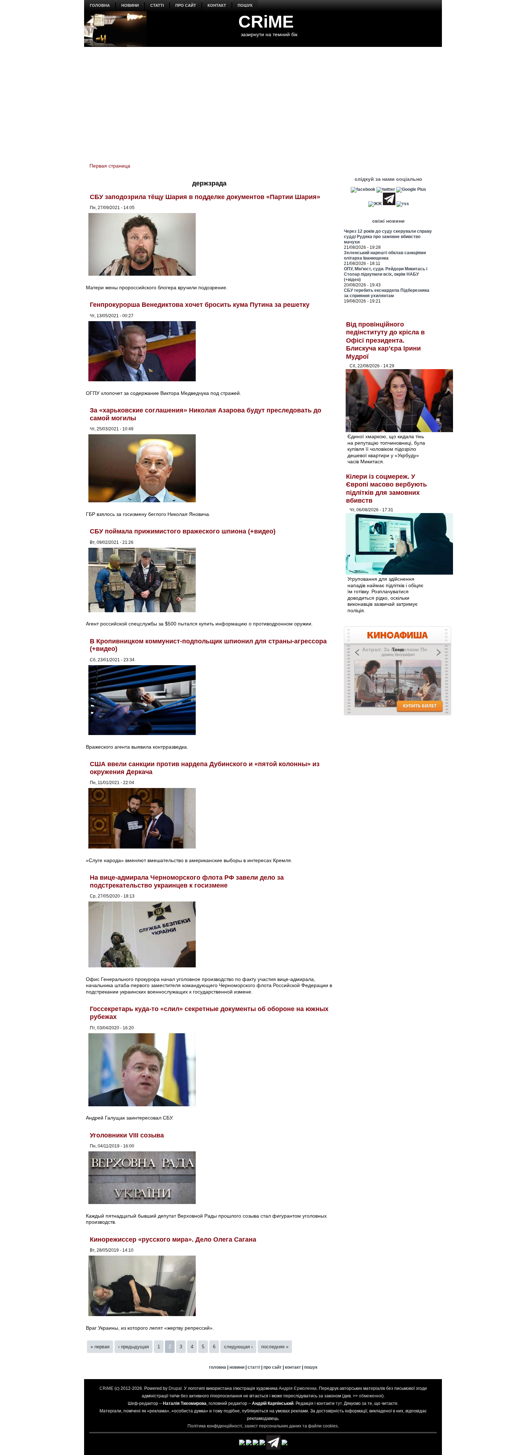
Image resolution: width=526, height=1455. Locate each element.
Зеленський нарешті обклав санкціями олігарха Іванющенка (385, 255)
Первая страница (109, 166)
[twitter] (385, 189)
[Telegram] (389, 203)
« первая (100, 1346)
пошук (245, 5)
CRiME (266, 21)
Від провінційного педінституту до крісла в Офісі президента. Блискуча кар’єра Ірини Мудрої (385, 340)
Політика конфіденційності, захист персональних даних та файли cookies (262, 1426)
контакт (217, 5)
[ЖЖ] (375, 203)
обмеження (370, 1395)
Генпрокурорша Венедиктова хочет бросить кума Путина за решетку (200, 304)
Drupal (175, 1388)
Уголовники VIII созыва (127, 1135)
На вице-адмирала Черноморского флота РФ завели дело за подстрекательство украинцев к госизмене (187, 881)
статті (157, 5)
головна (100, 5)
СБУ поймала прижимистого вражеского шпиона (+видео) (183, 531)
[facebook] (363, 189)
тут (339, 1403)
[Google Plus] (411, 189)
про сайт (185, 5)
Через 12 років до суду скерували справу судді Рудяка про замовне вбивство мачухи (388, 237)
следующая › (238, 1346)
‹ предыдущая (133, 1346)
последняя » (274, 1346)
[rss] (402, 203)
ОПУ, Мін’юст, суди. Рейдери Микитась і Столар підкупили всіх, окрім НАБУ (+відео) (385, 274)
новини (130, 5)
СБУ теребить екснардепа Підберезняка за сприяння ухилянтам (386, 293)
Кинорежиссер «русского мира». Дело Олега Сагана (173, 1239)
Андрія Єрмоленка (298, 1388)
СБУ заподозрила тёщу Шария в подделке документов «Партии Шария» (205, 196)
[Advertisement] (263, 100)
